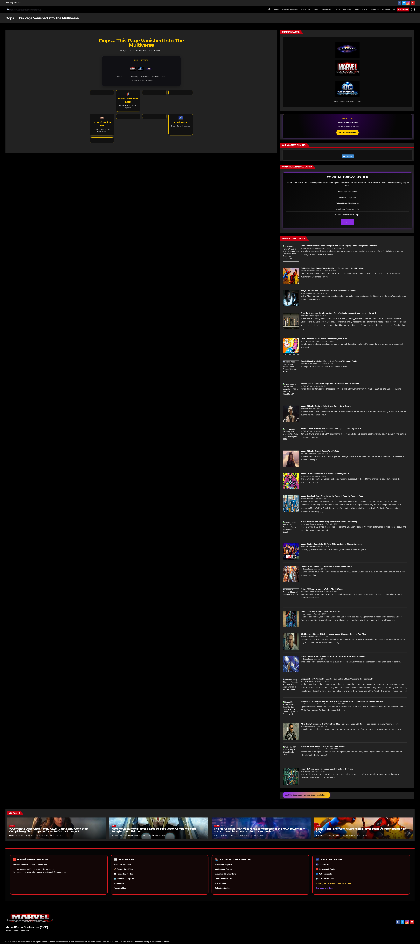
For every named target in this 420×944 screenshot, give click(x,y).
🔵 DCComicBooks (324, 874)
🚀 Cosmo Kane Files (123, 869)
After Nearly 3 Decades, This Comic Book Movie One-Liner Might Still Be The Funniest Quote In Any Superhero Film (349, 724)
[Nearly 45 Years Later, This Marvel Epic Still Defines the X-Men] (291, 776)
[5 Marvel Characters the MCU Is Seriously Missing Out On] (291, 481)
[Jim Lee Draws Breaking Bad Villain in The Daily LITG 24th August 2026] (291, 436)
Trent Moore (307, 315)
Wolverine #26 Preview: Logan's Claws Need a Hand (323, 746)
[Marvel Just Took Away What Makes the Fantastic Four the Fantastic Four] (291, 503)
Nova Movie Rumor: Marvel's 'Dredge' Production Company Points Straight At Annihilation (339, 246)
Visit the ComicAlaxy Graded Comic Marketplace (306, 795)
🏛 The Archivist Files (123, 874)
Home (276, 9)
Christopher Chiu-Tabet (311, 341)
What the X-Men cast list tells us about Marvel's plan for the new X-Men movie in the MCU (338, 313)
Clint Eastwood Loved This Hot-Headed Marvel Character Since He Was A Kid (333, 634)
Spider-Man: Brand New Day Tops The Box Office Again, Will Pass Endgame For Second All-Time (342, 701)
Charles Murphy (308, 681)
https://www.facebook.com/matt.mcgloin (317, 248)
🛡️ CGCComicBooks (325, 879)
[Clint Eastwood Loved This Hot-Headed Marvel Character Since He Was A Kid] (291, 641)
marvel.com (307, 614)
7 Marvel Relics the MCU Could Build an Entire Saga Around (326, 566)
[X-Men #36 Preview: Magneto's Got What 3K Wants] (291, 596)
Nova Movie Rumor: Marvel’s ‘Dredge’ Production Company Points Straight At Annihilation (154, 830)
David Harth (307, 476)
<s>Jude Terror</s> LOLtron (313, 524)
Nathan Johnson (309, 546)
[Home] (269, 9)
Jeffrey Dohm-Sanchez (311, 364)
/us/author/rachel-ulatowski (312, 271)
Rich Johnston (308, 386)
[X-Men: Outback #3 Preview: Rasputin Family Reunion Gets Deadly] (291, 529)
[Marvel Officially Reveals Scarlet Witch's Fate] (291, 458)
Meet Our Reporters (290, 9)
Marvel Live (305, 9)
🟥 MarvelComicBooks (325, 869)
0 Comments (58, 835)
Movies (12, 825)
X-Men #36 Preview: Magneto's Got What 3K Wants (322, 589)
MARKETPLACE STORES (380, 9)
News (316, 9)
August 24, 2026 (17, 835)
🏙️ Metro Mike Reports (124, 879)
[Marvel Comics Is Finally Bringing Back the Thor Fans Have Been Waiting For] (291, 664)
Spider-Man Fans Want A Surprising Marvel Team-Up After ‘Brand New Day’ (332, 268)
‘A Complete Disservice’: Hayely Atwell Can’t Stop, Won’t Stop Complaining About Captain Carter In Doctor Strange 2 (48, 830)
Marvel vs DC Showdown (225, 874)
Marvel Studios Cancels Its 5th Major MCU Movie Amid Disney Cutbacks (331, 544)
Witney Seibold (308, 636)
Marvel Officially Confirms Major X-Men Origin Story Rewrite (326, 406)
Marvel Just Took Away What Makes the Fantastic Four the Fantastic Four (332, 496)
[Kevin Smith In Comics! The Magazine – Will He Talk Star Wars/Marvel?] (291, 391)
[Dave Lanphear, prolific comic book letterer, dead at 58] (291, 346)
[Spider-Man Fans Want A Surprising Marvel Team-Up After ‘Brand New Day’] (291, 276)
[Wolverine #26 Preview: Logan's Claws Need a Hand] (291, 754)
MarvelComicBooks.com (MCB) (26, 927)
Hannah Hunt (307, 408)
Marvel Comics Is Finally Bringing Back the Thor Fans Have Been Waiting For (333, 656)
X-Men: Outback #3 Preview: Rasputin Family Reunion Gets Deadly (329, 522)
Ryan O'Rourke (308, 453)
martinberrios (307, 293)
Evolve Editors (308, 498)
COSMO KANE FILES (343, 9)
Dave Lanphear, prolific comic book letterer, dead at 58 (324, 339)
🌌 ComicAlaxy (322, 864)
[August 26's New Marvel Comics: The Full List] (291, 619)
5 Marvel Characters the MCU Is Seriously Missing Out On (325, 474)
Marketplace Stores (223, 869)
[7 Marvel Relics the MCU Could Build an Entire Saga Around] (291, 574)
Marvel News (327, 9)
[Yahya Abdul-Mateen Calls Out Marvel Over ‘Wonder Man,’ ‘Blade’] (291, 298)
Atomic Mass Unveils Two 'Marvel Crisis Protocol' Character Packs (329, 361)
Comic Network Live (223, 879)
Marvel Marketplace (223, 864)
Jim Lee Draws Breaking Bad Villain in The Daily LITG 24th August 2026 (331, 429)
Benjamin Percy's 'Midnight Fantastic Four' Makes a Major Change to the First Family (337, 679)
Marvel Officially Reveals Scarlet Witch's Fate (320, 451)
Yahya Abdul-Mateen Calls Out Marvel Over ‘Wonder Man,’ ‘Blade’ (328, 291)
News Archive (120, 888)
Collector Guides (222, 888)
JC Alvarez (307, 771)
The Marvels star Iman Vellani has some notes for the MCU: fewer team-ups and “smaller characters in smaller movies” (260, 830)
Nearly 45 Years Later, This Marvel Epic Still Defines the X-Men (327, 769)
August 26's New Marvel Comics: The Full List (320, 611)
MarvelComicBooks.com (38, 835)
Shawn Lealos (308, 569)
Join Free (347, 222)
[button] (394, 9)
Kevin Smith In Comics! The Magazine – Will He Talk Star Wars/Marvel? (330, 384)
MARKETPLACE (361, 9)
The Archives (220, 883)
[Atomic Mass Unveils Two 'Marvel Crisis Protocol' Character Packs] (291, 369)
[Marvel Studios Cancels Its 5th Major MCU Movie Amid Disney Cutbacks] (291, 551)
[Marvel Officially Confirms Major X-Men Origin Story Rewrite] (291, 413)
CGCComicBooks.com (347, 132)
